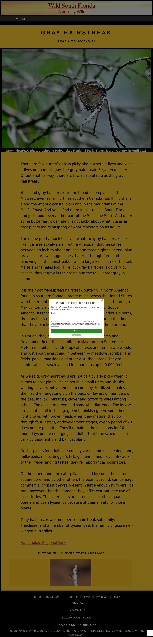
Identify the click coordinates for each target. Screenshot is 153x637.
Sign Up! (76, 331)
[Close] (102, 300)
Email (53, 313)
